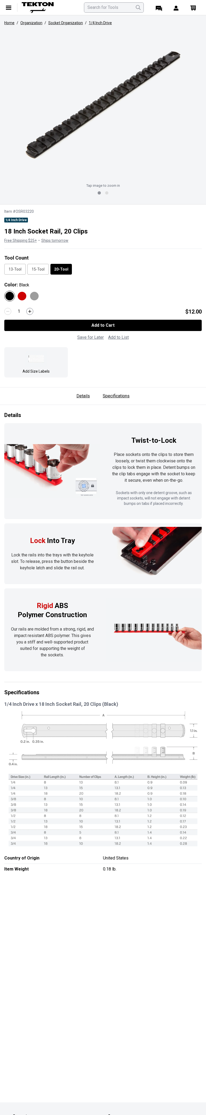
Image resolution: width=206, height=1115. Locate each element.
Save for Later (90, 337)
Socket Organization (65, 23)
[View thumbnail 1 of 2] (99, 193)
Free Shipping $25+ (20, 240)
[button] (103, 105)
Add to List (118, 337)
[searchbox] (114, 7)
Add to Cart (103, 325)
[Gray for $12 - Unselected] (34, 296)
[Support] (158, 7)
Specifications (116, 395)
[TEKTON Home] (50, 7)
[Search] (138, 7)
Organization (31, 23)
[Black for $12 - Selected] (9, 296)
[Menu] (8, 7)
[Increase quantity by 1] (29, 311)
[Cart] (193, 7)
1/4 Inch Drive (100, 23)
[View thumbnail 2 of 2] (106, 193)
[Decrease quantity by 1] (7, 311)
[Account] (176, 7)
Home (9, 23)
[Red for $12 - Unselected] (22, 296)
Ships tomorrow (54, 240)
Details (83, 395)
